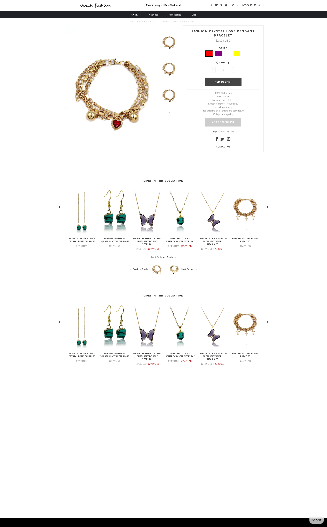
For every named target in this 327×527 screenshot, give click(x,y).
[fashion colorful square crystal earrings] (114, 233)
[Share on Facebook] (217, 140)
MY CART (251, 5)
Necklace (153, 14)
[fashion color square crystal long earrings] (81, 233)
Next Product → (189, 269)
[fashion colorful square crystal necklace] (180, 233)
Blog (194, 14)
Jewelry (134, 14)
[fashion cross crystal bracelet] (245, 233)
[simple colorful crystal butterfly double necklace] (147, 233)
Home (131, 22)
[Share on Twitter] (222, 140)
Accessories (175, 14)
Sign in (215, 131)
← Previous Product (140, 269)
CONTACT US (223, 146)
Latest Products (145, 22)
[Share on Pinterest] (228, 140)
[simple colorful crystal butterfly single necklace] (212, 233)
